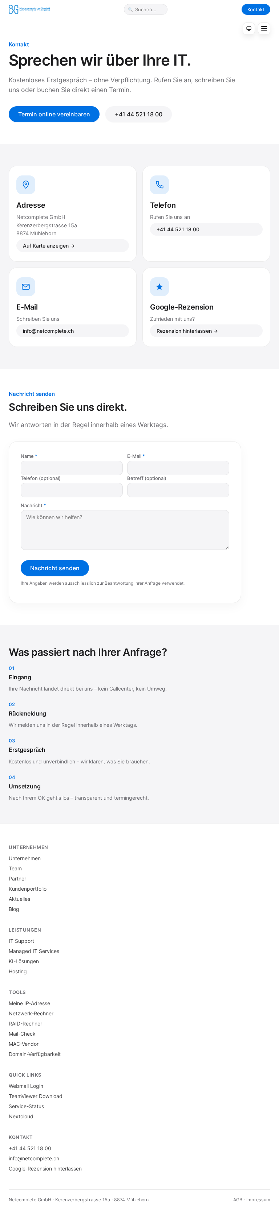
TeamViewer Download (35, 1096)
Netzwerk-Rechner (31, 1013)
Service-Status (26, 1106)
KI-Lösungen (24, 961)
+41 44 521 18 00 (138, 114)
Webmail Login (26, 1086)
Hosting (18, 971)
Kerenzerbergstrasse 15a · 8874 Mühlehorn (102, 1199)
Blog (14, 909)
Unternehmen (25, 858)
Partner (17, 878)
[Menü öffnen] (264, 28)
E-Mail (134, 456)
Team (15, 868)
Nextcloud (21, 1116)
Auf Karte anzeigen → (49, 246)
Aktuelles (19, 899)
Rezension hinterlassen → (187, 331)
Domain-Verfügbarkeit (35, 1054)
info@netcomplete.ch (48, 331)
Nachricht (32, 505)
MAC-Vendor (24, 1044)
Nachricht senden (55, 568)
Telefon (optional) (41, 478)
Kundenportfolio (27, 889)
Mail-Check (22, 1034)
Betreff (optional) (146, 478)
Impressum (258, 1199)
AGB (237, 1199)
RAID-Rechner (25, 1023)
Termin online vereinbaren (54, 114)
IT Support (21, 941)
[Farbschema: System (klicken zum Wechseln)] (249, 28)
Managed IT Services (34, 951)
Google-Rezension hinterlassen (45, 1168)
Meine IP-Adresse (29, 1003)
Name (27, 456)
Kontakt (255, 9)
